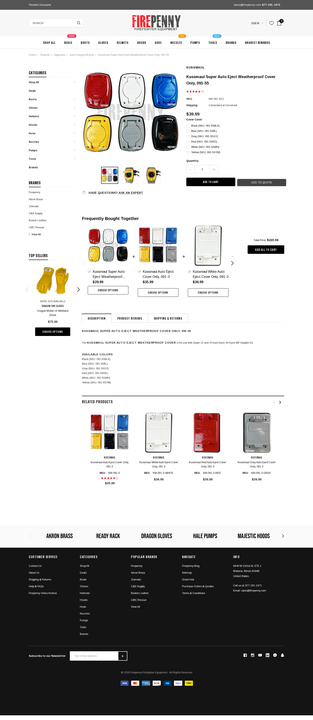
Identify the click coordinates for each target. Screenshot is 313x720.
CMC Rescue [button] (138, 600)
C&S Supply (36, 213)
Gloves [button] (84, 586)
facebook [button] (245, 655)
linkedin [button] (267, 655)
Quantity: (192, 160)
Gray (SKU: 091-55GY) (204, 136)
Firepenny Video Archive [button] (43, 593)
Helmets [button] (85, 593)
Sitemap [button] (187, 572)
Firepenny (34, 192)
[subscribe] (122, 656)
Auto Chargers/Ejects (82, 54)
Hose (32, 133)
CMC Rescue (36, 227)
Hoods (33, 124)
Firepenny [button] (136, 565)
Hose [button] (83, 606)
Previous (30, 5)
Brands (33, 167)
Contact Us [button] (35, 565)
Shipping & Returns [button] (40, 579)
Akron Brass (36, 199)
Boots (33, 99)
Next (117, 5)
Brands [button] (84, 634)
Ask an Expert (131, 192)
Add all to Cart (266, 249)
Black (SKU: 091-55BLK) (205, 125)
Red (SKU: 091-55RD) (204, 141)
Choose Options (52, 331)
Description (97, 318)
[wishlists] (271, 23)
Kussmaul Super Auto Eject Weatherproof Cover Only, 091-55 (133, 54)
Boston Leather (37, 220)
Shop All (45, 54)
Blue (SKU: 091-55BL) (204, 131)
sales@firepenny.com (253, 590)
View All (36, 234)
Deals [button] (83, 572)
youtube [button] (260, 655)
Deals (32, 90)
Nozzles (34, 141)
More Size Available (52, 301)
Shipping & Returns (168, 318)
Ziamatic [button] (136, 579)
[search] (79, 23)
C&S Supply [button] (138, 586)
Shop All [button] (84, 565)
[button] (109, 175)
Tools (32, 158)
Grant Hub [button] (188, 579)
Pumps (33, 150)
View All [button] (135, 606)
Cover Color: (194, 119)
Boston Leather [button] (140, 593)
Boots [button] (83, 579)
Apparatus (59, 54)
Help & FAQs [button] (36, 586)
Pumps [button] (84, 620)
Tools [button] (83, 627)
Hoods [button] (84, 600)
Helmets (34, 116)
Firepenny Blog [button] (191, 565)
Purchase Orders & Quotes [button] (198, 586)
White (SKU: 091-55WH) (205, 147)
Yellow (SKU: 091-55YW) (205, 152)
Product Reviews (129, 318)
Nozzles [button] (85, 613)
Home (32, 54)
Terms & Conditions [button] (193, 593)
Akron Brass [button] (138, 572)
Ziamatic (34, 206)
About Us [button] (34, 572)
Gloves (33, 107)
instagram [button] (252, 655)
